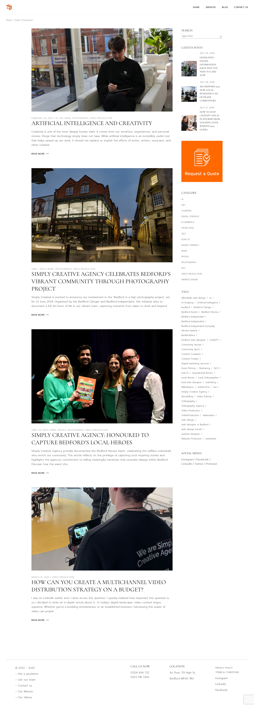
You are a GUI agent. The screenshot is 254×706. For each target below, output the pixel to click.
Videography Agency (192, 406)
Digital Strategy (190, 216)
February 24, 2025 (42, 118)
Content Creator (190, 358)
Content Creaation (191, 354)
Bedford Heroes (209, 312)
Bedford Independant (192, 316)
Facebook (202, 459)
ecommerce (187, 222)
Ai (210, 298)
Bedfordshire (188, 335)
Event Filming (188, 368)
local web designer (191, 382)
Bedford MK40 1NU (182, 678)
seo (215, 387)
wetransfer (210, 438)
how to (185, 239)
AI (57, 118)
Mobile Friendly (190, 245)
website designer (190, 434)
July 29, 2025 (207, 53)
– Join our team (25, 680)
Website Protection (191, 438)
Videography (188, 401)
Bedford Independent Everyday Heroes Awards (198, 328)
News (68, 118)
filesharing (204, 368)
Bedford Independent (192, 321)
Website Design (189, 279)
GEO (183, 233)
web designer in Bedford (194, 424)
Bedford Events (189, 312)
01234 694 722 (140, 673)
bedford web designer (193, 340)
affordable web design (193, 298)
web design (187, 419)
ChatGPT (214, 340)
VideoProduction (190, 415)
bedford (185, 307)
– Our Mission (24, 691)
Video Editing (204, 396)
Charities (186, 210)
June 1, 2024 (38, 269)
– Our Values (23, 697)
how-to (185, 373)
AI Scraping (187, 302)
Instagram (187, 459)
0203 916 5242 (140, 677)
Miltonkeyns (187, 387)
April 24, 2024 (39, 430)
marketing (210, 382)
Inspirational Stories (202, 373)
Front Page (187, 227)
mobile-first (203, 387)
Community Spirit (190, 349)
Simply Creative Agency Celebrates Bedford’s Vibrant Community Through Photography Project (101, 281)
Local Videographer (208, 377)
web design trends (191, 429)
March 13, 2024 (40, 577)
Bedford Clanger (202, 307)
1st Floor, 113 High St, (183, 673)
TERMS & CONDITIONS (227, 672)
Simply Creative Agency (194, 391)
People (62, 430)
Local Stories (187, 377)
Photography (80, 118)
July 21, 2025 (207, 107)
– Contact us (23, 685)
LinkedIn (186, 464)
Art (61, 118)
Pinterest (211, 464)
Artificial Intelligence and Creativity (91, 123)
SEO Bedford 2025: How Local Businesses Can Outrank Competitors (210, 93)
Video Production (101, 118)
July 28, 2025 (207, 82)
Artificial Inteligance (207, 302)
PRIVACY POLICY (224, 668)
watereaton (208, 415)
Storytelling (187, 396)
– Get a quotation (27, 674)
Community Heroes (191, 344)
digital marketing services (195, 363)
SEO (183, 268)
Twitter (199, 464)
